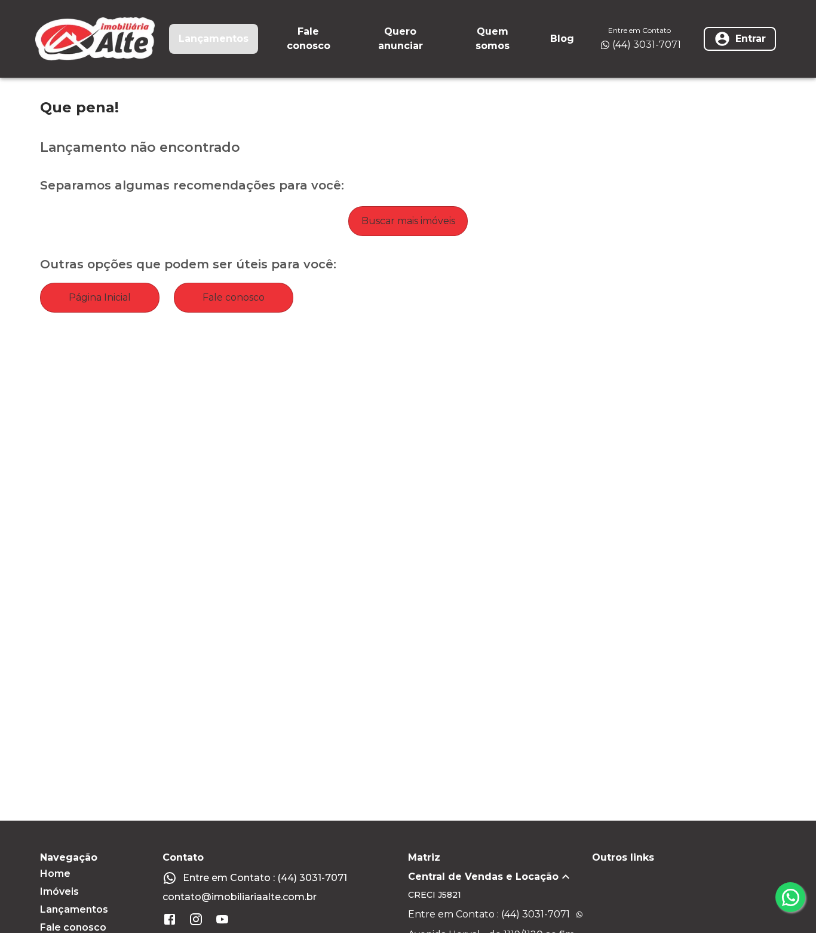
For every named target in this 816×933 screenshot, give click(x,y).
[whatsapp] (790, 897)
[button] (500, 877)
